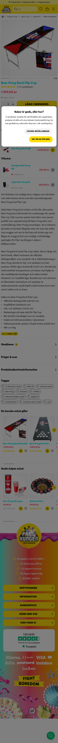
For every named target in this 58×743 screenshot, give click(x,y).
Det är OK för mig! (41, 139)
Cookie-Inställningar (38, 131)
